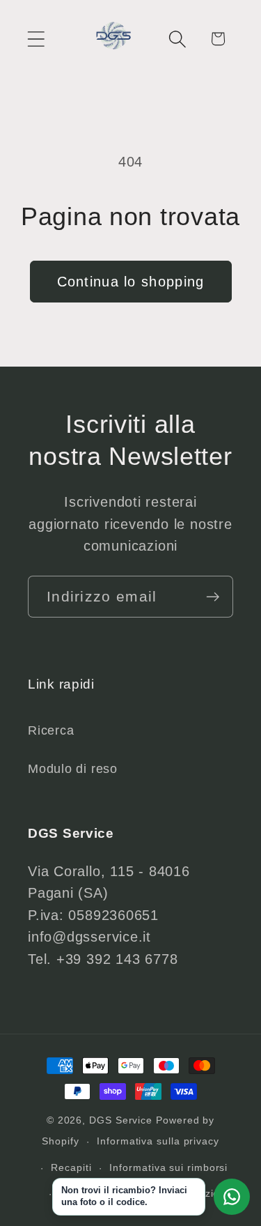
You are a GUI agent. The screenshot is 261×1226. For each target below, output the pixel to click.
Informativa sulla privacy (158, 1141)
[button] (36, 39)
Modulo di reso (73, 769)
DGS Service (120, 1120)
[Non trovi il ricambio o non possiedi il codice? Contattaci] (232, 1197)
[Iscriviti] (212, 597)
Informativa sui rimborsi (168, 1167)
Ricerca (51, 730)
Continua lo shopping (131, 281)
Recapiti (71, 1167)
